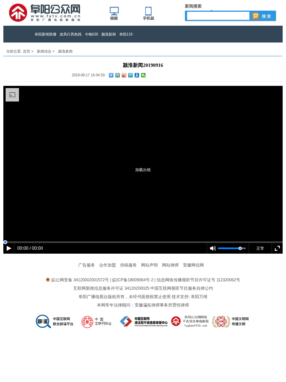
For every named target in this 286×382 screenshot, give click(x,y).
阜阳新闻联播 (45, 34)
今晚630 (91, 34)
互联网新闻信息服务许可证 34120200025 (111, 288)
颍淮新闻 (108, 34)
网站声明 (149, 265)
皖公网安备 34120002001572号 (80, 279)
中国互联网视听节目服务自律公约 (181, 288)
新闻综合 (44, 51)
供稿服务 (128, 265)
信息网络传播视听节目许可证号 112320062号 (198, 279)
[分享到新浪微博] (124, 75)
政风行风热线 (71, 34)
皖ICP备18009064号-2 (132, 279)
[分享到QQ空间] (117, 75)
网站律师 (170, 265)
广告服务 (86, 265)
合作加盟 (107, 265)
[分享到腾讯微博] (130, 75)
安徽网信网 (193, 265)
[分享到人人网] (137, 75)
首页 (26, 51)
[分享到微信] (143, 75)
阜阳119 (125, 34)
